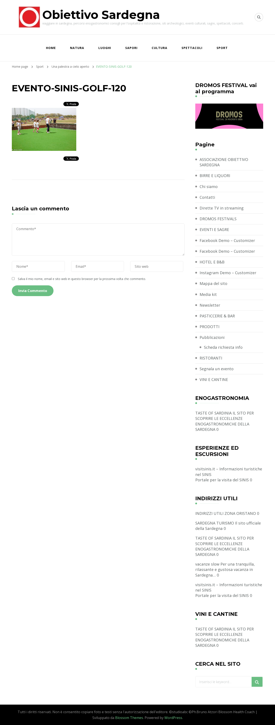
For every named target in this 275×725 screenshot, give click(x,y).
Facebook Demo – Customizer (227, 240)
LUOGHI (104, 48)
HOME (51, 48)
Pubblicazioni (212, 337)
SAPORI (131, 48)
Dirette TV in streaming (222, 208)
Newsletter (210, 305)
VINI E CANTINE (214, 379)
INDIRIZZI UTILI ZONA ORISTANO (225, 513)
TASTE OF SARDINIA (213, 413)
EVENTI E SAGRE (214, 229)
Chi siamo (209, 186)
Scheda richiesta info (223, 347)
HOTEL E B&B (212, 262)
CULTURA (159, 48)
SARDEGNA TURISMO (214, 523)
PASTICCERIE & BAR (217, 315)
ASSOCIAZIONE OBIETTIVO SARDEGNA (224, 162)
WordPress (173, 717)
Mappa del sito (213, 283)
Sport (40, 66)
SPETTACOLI (192, 48)
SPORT (222, 48)
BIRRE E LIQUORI (215, 175)
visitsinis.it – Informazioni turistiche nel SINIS (228, 471)
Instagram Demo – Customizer (228, 272)
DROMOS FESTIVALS (218, 218)
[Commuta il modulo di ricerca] (259, 17)
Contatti (207, 197)
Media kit (208, 294)
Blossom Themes (129, 717)
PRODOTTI (209, 326)
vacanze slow (207, 564)
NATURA (77, 48)
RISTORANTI (211, 358)
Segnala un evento (217, 368)
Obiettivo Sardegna (101, 15)
